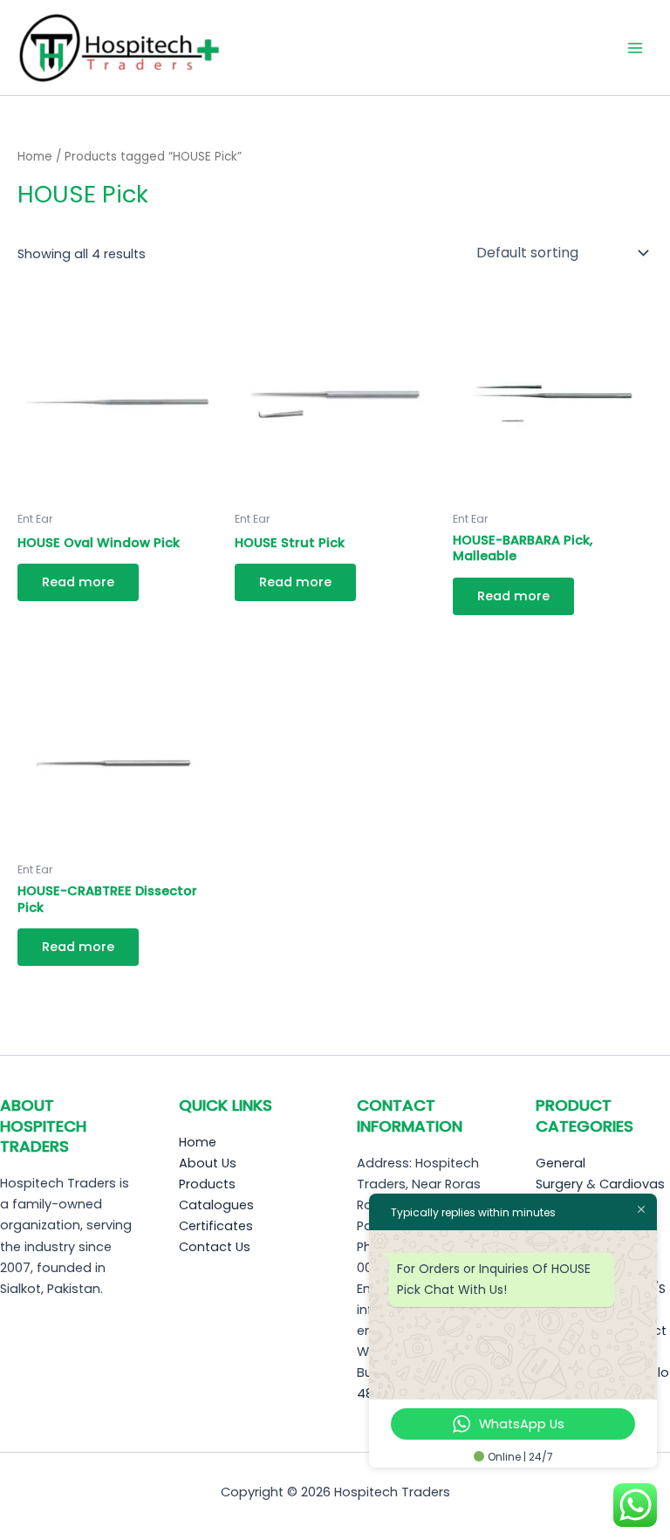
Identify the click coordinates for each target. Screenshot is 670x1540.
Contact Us (214, 1247)
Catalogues (216, 1205)
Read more (78, 582)
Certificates (216, 1226)
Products (207, 1184)
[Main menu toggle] (635, 47)
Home (34, 156)
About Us (207, 1163)
